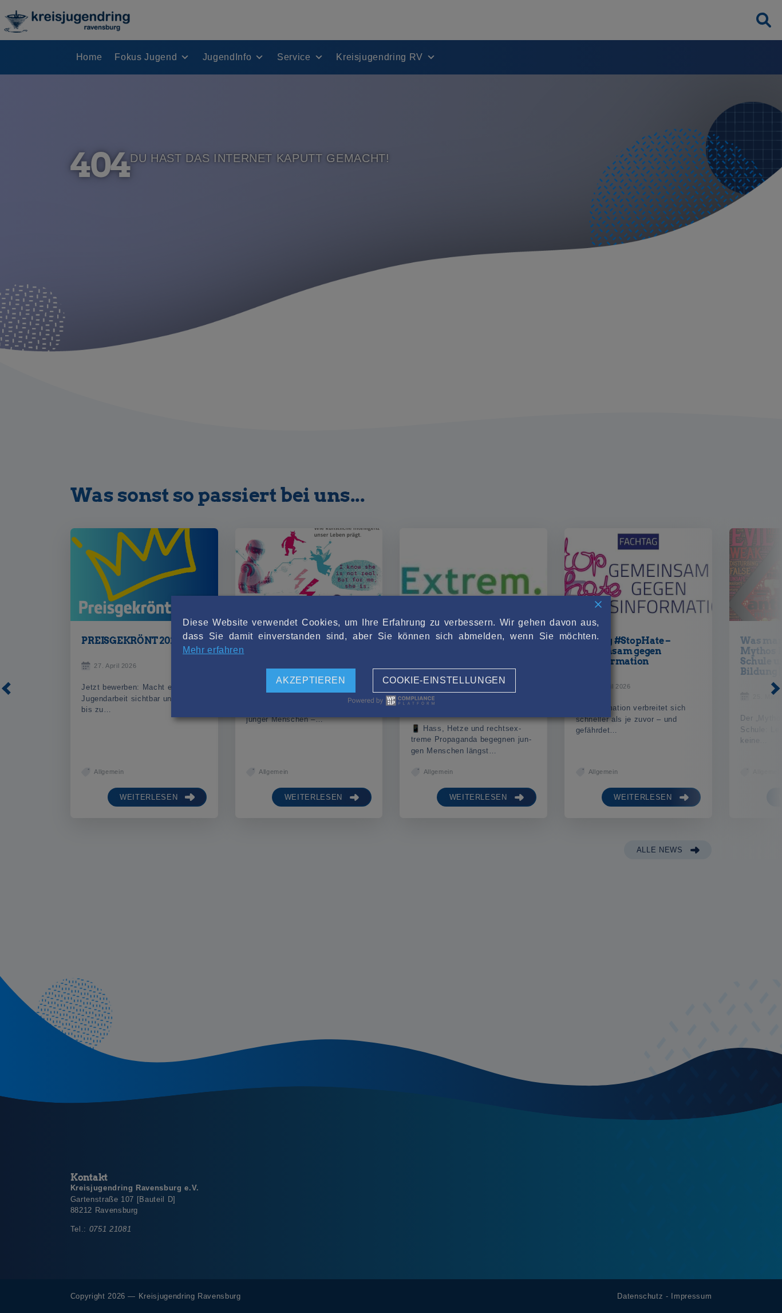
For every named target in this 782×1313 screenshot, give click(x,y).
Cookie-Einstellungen (444, 680)
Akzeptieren (310, 680)
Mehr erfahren (213, 650)
